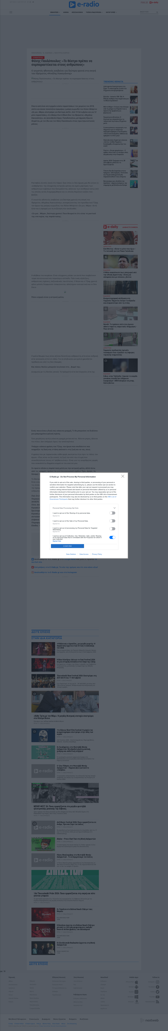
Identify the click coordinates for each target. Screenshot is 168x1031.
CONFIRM (67, 546)
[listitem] (84, 508)
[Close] (123, 477)
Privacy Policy (97, 554)
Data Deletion (71, 554)
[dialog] (84, 515)
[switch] (112, 513)
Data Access (84, 554)
